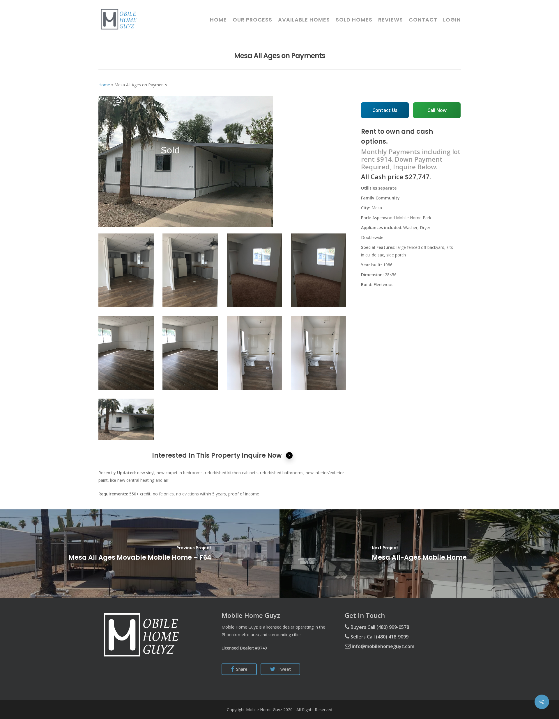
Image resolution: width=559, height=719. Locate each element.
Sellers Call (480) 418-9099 (378, 637)
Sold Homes (354, 20)
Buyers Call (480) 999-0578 (379, 627)
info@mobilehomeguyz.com (382, 646)
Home (218, 20)
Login (452, 20)
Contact (423, 20)
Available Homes (304, 20)
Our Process (252, 20)
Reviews (390, 20)
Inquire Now (262, 455)
